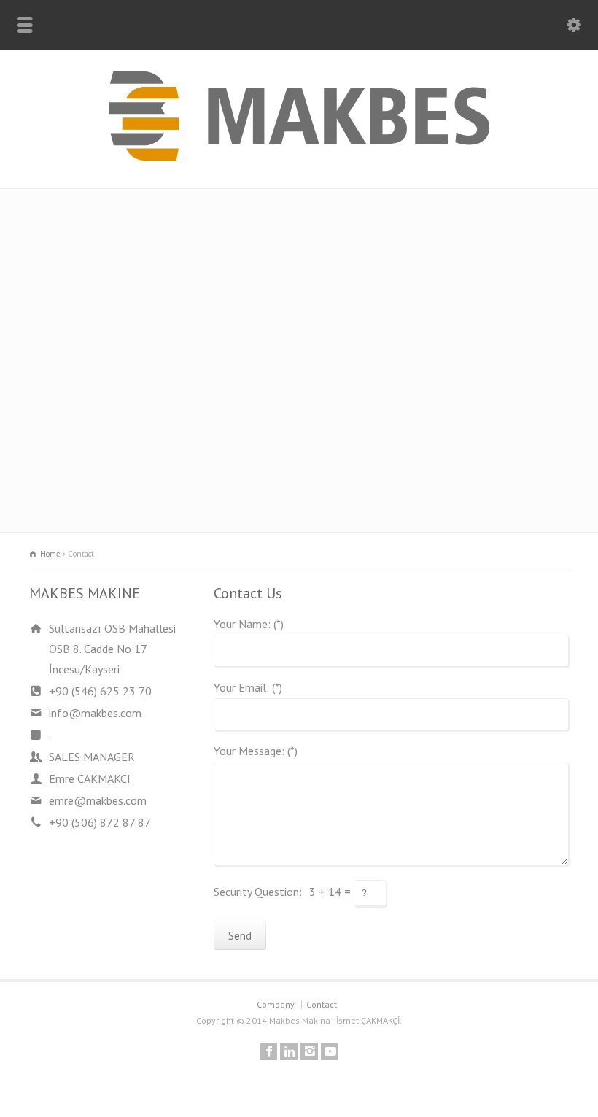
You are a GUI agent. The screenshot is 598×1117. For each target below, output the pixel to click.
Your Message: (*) (256, 751)
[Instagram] (309, 1051)
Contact (321, 1004)
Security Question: (258, 891)
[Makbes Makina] (299, 156)
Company (276, 1004)
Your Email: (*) (248, 688)
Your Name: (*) (249, 624)
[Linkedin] (289, 1051)
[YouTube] (329, 1051)
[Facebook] (268, 1051)
